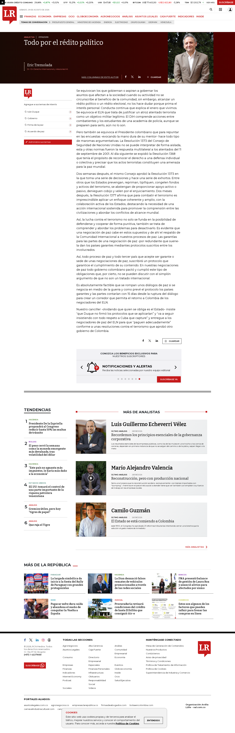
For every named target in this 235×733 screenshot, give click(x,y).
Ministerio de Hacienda (89, 22)
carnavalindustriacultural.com (39, 709)
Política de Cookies (127, 723)
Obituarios (94, 676)
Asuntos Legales (71, 649)
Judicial (119, 600)
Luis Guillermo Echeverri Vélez (148, 424)
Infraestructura (96, 672)
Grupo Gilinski (138, 22)
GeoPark (153, 22)
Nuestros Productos (156, 649)
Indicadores (69, 672)
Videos (92, 688)
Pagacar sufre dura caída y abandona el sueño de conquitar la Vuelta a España (67, 608)
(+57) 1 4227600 (32, 654)
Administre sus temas (39, 142)
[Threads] (50, 640)
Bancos (183, 575)
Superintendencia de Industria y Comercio (168, 672)
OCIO (71, 16)
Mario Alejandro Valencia (142, 468)
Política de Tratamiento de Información (166, 665)
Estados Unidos (37, 483)
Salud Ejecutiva (122, 680)
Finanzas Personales (99, 669)
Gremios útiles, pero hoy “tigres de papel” (45, 510)
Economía (120, 657)
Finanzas (67, 669)
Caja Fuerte (95, 649)
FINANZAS (30, 16)
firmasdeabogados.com (113, 705)
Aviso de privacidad (156, 657)
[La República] (9, 15)
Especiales (94, 665)
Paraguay (56, 575)
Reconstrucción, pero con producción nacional (149, 478)
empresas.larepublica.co (85, 705)
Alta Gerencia (96, 645)
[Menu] (21, 16)
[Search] (211, 9)
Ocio (53, 600)
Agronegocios (70, 645)
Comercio (184, 600)
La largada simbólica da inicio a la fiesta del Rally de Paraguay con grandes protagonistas (67, 583)
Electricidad (121, 22)
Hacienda (33, 420)
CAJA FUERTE (168, 16)
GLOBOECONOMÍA (87, 16)
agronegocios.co (60, 705)
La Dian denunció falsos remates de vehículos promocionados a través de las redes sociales (130, 583)
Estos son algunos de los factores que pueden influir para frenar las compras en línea (194, 608)
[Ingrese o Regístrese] (230, 9)
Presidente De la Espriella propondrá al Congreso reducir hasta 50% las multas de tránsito (47, 428)
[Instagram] (44, 640)
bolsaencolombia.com (141, 705)
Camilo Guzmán (130, 510)
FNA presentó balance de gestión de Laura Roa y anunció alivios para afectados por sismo (194, 583)
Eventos (119, 665)
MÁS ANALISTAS (194, 547)
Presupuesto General (63, 22)
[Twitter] (132, 77)
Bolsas (32, 442)
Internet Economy (72, 676)
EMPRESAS (60, 16)
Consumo (68, 657)
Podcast (67, 680)
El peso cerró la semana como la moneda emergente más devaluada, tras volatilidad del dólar (47, 450)
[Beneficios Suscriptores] (220, 9)
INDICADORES (186, 16)
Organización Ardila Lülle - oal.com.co (197, 706)
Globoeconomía (123, 669)
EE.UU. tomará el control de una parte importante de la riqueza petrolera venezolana (46, 491)
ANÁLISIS (127, 16)
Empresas (68, 665)
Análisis (33, 505)
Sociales (67, 688)
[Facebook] (125, 77)
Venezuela (166, 22)
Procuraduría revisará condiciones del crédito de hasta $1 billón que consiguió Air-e (130, 608)
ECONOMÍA (44, 16)
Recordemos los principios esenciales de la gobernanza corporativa (156, 437)
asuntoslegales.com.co (36, 705)
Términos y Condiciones (158, 661)
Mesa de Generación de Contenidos (165, 645)
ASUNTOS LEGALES (146, 16)
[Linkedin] (139, 77)
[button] (80, 367)
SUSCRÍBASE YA (169, 379)
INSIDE (200, 16)
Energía (108, 22)
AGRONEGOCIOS (110, 16)
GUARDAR (155, 77)
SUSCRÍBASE (226, 2)
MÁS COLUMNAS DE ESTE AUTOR (100, 77)
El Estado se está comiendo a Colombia (142, 521)
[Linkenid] (38, 640)
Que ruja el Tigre (39, 524)
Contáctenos (153, 653)
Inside (118, 672)
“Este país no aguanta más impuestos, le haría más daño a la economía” (48, 470)
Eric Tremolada (39, 65)
